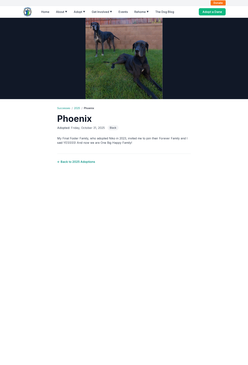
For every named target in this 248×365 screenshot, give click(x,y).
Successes (63, 108)
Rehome (141, 12)
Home (45, 12)
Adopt (79, 12)
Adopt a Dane (212, 12)
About (61, 12)
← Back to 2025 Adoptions (76, 162)
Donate (218, 2)
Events (123, 12)
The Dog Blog (164, 12)
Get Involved (102, 12)
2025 (77, 108)
